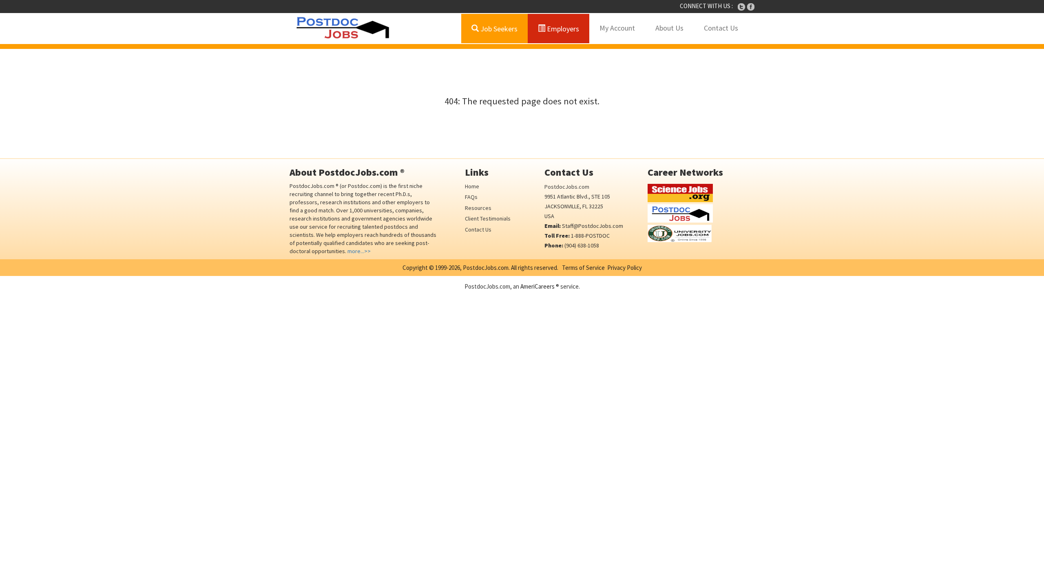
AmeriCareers (537, 286)
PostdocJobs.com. (486, 267)
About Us (669, 28)
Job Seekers (498, 28)
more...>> (359, 251)
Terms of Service (583, 267)
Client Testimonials (488, 218)
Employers (562, 28)
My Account (617, 28)
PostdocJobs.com (566, 186)
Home (472, 186)
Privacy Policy (624, 267)
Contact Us (721, 28)
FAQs (471, 197)
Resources (478, 208)
